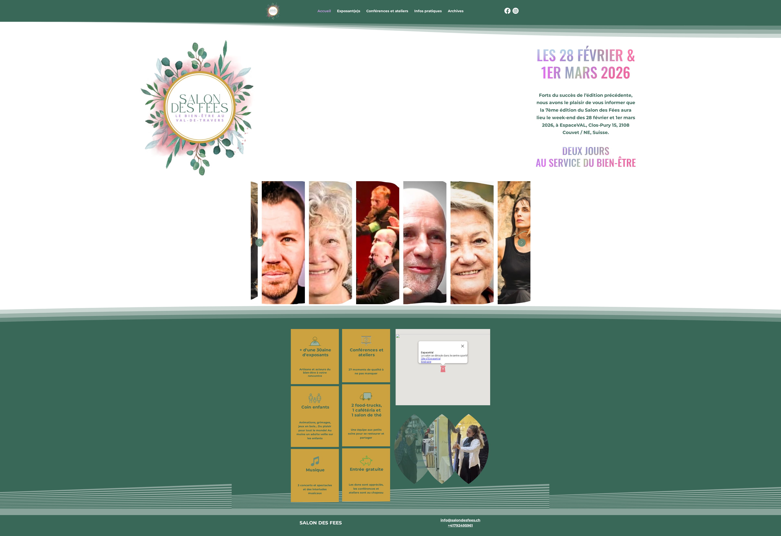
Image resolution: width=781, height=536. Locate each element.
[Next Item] (522, 243)
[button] (456, 11)
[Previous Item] (259, 243)
